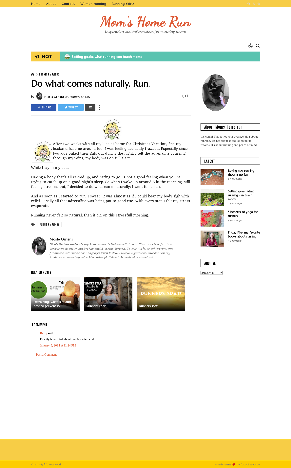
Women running (93, 4)
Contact (68, 4)
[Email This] (90, 107)
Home (36, 4)
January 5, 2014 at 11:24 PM (58, 345)
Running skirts (123, 4)
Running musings (49, 74)
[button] (250, 45)
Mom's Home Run (146, 21)
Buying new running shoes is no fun (241, 172)
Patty (43, 333)
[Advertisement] (111, 398)
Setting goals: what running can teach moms (103, 56)
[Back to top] (281, 458)
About (51, 4)
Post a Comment (46, 354)
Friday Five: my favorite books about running (244, 234)
